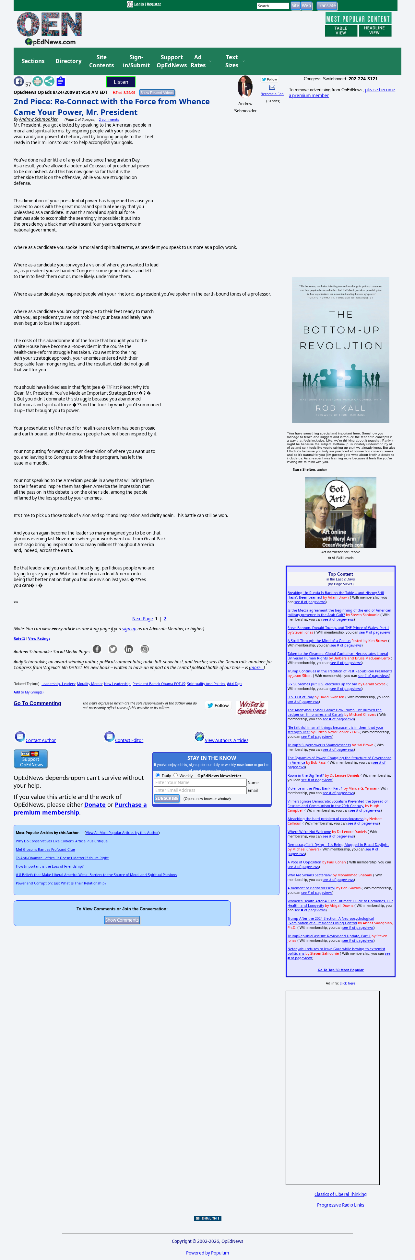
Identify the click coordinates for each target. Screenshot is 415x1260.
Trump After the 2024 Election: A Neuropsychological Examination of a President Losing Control (331, 920)
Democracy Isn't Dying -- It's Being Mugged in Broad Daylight (338, 844)
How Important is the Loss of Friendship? (50, 866)
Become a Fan (272, 94)
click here (347, 983)
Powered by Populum (207, 1253)
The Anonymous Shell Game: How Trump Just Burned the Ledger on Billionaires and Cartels (335, 712)
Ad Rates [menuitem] (198, 61)
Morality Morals (89, 683)
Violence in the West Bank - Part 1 (315, 788)
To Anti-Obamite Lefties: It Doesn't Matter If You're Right (62, 858)
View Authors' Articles (226, 740)
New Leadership (117, 683)
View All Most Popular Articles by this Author (122, 832)
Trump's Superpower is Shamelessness (319, 745)
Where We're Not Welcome (309, 831)
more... (257, 667)
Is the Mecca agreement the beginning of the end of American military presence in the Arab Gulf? (339, 612)
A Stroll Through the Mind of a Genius (319, 640)
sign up (129, 629)
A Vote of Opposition (304, 862)
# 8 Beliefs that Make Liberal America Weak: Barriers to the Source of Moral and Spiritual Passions (96, 874)
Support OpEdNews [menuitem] (169, 61)
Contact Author (41, 740)
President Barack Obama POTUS (159, 683)
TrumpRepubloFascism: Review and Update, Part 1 (329, 936)
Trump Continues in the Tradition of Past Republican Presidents (340, 671)
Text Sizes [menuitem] (231, 61)
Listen (121, 81)
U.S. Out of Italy (301, 697)
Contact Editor (129, 740)
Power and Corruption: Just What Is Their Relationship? (61, 883)
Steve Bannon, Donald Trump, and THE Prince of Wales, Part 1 (338, 627)
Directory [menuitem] (68, 61)
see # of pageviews (310, 602)
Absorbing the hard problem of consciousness (325, 818)
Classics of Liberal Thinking (340, 1194)
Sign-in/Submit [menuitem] (135, 61)
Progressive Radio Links (340, 1205)
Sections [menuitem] (33, 61)
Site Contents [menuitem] (101, 61)
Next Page (142, 619)
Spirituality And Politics (206, 683)
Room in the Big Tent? (306, 775)
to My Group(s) (28, 692)
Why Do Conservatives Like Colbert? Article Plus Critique (62, 841)
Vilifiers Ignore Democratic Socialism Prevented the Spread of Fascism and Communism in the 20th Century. (338, 803)
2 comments (109, 119)
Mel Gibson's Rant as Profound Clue (45, 849)
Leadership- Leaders (58, 683)
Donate (95, 804)
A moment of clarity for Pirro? (311, 888)
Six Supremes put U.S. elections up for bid (322, 684)
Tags (234, 683)
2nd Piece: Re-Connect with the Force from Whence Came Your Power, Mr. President (112, 106)
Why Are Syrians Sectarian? (310, 875)
